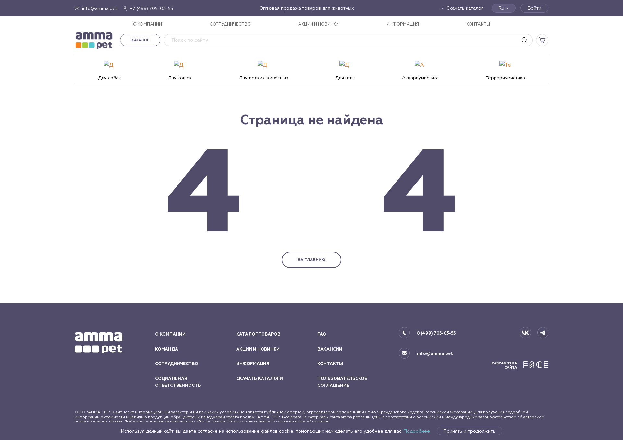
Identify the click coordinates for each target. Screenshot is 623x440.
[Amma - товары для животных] (94, 40)
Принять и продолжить (469, 431)
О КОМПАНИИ (147, 24)
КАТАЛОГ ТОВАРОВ (258, 334)
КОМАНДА (166, 349)
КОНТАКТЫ (478, 24)
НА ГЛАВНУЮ (311, 259)
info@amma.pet (435, 353)
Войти (534, 8)
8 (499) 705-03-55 (436, 333)
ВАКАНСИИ (329, 349)
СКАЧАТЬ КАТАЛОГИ (259, 378)
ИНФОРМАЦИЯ (402, 24)
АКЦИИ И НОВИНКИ (318, 24)
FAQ (321, 334)
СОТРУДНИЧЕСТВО (230, 24)
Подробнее (417, 431)
